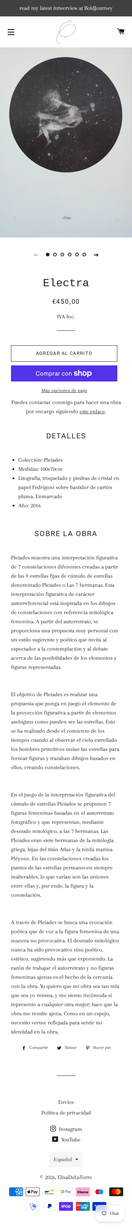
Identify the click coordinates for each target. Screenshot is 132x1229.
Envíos (66, 1102)
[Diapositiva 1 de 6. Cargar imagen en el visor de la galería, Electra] (47, 254)
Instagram (70, 1129)
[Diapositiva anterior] (36, 255)
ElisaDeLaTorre (75, 1177)
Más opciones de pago (64, 390)
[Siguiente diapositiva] (96, 255)
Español (63, 1159)
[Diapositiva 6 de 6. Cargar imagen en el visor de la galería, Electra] (84, 254)
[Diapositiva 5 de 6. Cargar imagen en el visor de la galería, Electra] (77, 254)
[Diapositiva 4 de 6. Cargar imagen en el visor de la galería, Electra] (69, 254)
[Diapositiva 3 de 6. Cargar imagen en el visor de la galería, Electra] (62, 254)
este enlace (92, 411)
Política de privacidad (66, 1112)
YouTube (70, 1139)
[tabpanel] (66, 141)
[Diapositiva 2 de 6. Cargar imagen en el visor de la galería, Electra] (55, 254)
